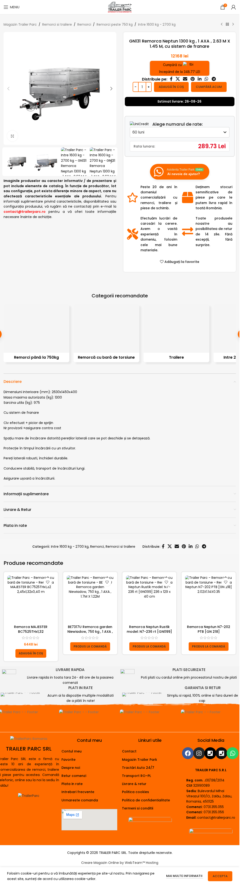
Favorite (68, 759)
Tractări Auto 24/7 (138, 767)
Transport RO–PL (136, 775)
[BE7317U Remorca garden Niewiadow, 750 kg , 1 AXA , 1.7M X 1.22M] (90, 599)
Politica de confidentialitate (146, 800)
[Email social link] (185, 79)
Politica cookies (135, 792)
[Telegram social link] (213, 79)
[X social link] (177, 79)
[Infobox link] (61, 676)
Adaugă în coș (171, 87)
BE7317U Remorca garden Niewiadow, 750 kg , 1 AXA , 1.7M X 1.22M (90, 631)
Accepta (220, 876)
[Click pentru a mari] (12, 136)
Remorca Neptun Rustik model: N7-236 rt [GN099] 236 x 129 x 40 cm (149, 631)
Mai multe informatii (184, 876)
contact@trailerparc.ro (216, 817)
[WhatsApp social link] (206, 79)
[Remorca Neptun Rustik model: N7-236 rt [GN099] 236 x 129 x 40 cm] (149, 599)
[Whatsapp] (232, 753)
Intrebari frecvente (77, 792)
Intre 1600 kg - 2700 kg (157, 24)
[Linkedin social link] (199, 79)
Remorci (84, 24)
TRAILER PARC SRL (28, 748)
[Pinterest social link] (192, 79)
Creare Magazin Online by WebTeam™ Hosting (119, 862)
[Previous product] (221, 24)
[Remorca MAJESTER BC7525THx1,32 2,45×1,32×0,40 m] (30, 599)
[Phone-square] (210, 753)
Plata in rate (72, 783)
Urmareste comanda (79, 800)
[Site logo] (119, 7)
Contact (129, 751)
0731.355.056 (214, 812)
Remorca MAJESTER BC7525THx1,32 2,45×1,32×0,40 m (30, 631)
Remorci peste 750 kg (115, 24)
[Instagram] (199, 753)
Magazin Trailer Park (139, 759)
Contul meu (71, 751)
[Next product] (233, 24)
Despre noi (70, 767)
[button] (8, 88)
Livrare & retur (134, 783)
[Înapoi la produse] (227, 24)
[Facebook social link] (171, 79)
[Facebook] (188, 753)
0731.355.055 (214, 806)
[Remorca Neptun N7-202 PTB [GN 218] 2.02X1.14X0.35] (208, 599)
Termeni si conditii (137, 808)
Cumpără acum (209, 87)
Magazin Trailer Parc (20, 24)
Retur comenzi (73, 775)
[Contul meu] (233, 7)
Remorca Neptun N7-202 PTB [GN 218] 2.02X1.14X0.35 (208, 631)
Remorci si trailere (57, 24)
